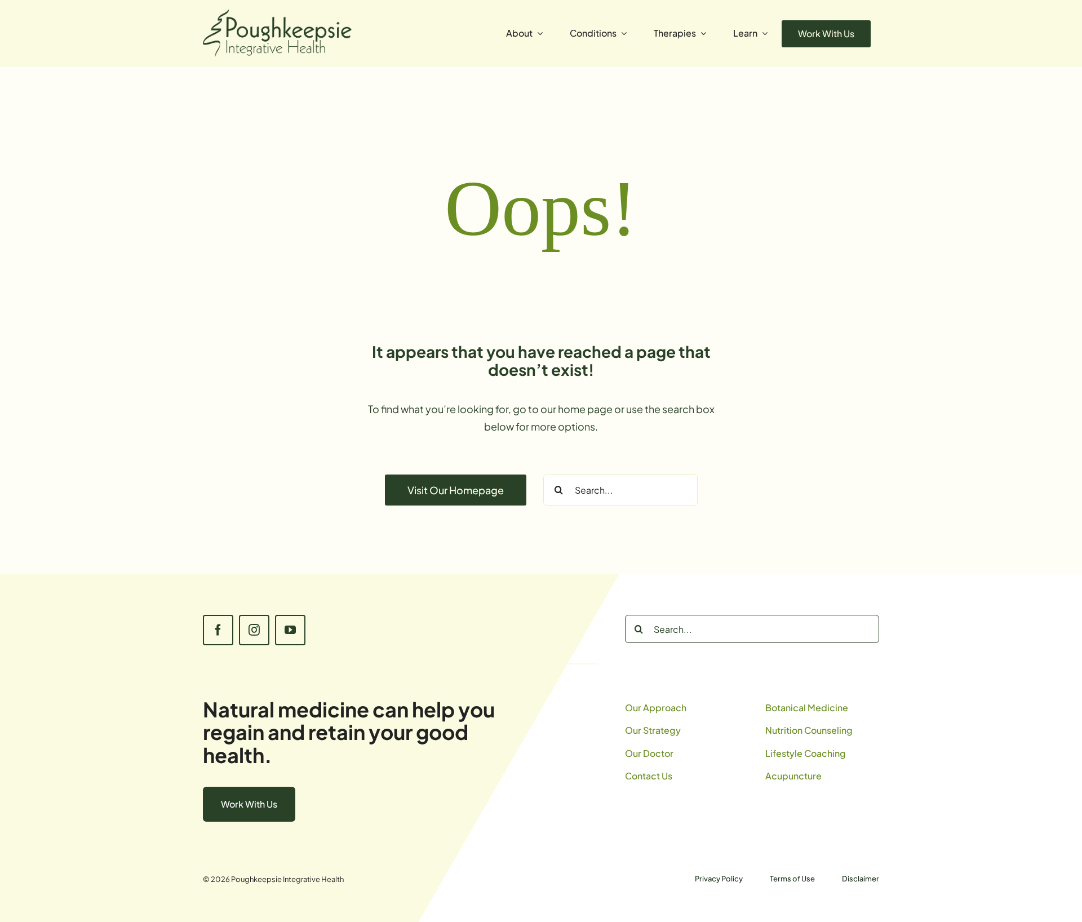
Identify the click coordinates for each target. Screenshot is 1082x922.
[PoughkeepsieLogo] (277, 13)
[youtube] (290, 630)
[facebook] (218, 630)
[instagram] (254, 630)
